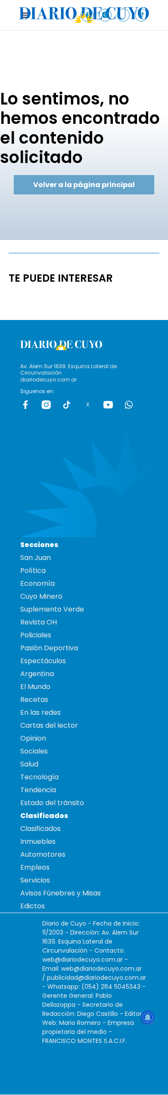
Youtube (108, 405)
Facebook (25, 405)
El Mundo (35, 687)
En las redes (40, 712)
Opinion (33, 738)
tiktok (67, 405)
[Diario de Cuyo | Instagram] (105, 15)
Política (33, 570)
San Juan (35, 558)
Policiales (35, 635)
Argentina (37, 674)
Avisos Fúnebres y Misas (60, 893)
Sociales (34, 751)
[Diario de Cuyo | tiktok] (141, 15)
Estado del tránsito (52, 803)
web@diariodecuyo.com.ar (82, 959)
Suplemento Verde (52, 609)
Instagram (46, 405)
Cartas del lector (49, 725)
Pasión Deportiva (49, 648)
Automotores (42, 854)
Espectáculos (43, 661)
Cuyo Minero (41, 596)
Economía (37, 583)
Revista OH (38, 622)
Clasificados (40, 829)
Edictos (32, 906)
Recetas (34, 699)
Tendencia (38, 790)
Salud (29, 764)
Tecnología (39, 777)
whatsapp (129, 405)
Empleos (35, 867)
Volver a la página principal (84, 185)
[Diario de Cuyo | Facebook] (87, 15)
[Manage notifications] (148, 1017)
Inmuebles (38, 841)
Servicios (35, 880)
